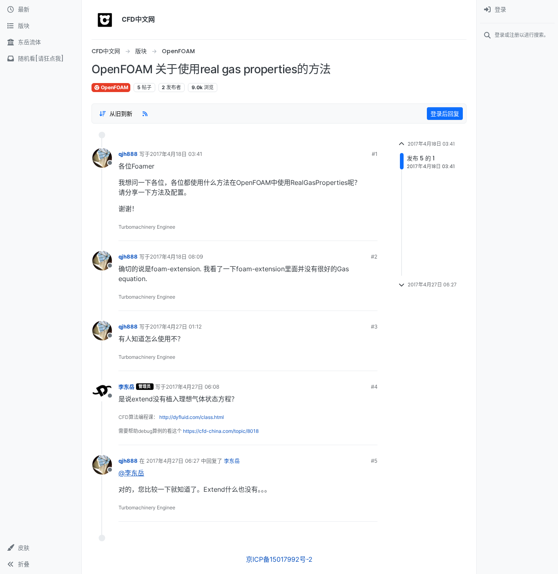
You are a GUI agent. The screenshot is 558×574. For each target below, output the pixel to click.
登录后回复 (445, 113)
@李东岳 (131, 473)
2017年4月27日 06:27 (172, 460)
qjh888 (128, 154)
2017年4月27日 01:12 (176, 326)
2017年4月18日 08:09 (176, 256)
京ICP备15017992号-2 (279, 559)
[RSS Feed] (145, 113)
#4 (374, 386)
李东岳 (126, 386)
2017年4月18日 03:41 (176, 154)
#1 (374, 154)
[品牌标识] (105, 19)
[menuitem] (517, 9)
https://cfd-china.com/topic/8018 (221, 431)
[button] (40, 547)
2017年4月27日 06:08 (192, 386)
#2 (374, 256)
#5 (374, 460)
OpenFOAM (114, 87)
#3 (374, 326)
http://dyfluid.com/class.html (191, 417)
